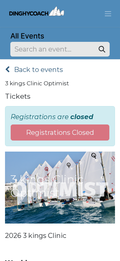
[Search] (102, 49)
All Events (27, 35)
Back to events (37, 70)
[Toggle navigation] (108, 13)
